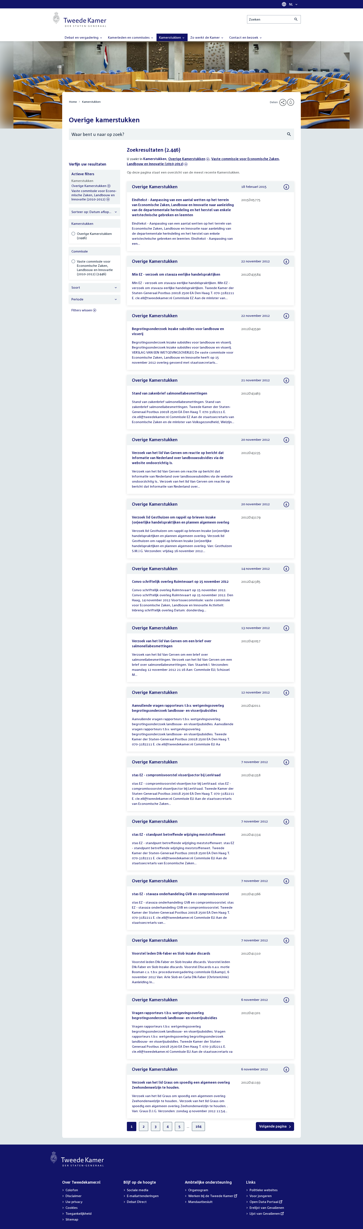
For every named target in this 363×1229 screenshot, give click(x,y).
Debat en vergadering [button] (82, 37)
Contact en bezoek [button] (244, 37)
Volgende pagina (273, 1126)
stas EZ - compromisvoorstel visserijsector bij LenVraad (176, 775)
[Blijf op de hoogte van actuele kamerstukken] (290, 102)
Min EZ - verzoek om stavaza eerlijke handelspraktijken (176, 274)
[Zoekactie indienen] (296, 19)
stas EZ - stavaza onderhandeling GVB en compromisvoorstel (180, 894)
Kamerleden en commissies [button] (129, 37)
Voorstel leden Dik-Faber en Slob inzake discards (171, 953)
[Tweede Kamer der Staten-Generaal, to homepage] (79, 19)
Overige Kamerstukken (186, 159)
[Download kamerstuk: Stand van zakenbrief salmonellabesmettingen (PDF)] (286, 380)
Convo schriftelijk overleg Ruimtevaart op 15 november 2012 (180, 581)
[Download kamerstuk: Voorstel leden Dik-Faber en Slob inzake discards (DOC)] (286, 940)
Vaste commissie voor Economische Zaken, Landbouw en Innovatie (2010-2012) (94, 195)
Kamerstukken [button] (170, 37)
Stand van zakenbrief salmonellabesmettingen (169, 393)
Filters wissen (81, 310)
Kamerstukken (91, 101)
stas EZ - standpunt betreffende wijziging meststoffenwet (178, 834)
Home (73, 101)
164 (198, 1126)
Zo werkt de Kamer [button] (205, 37)
